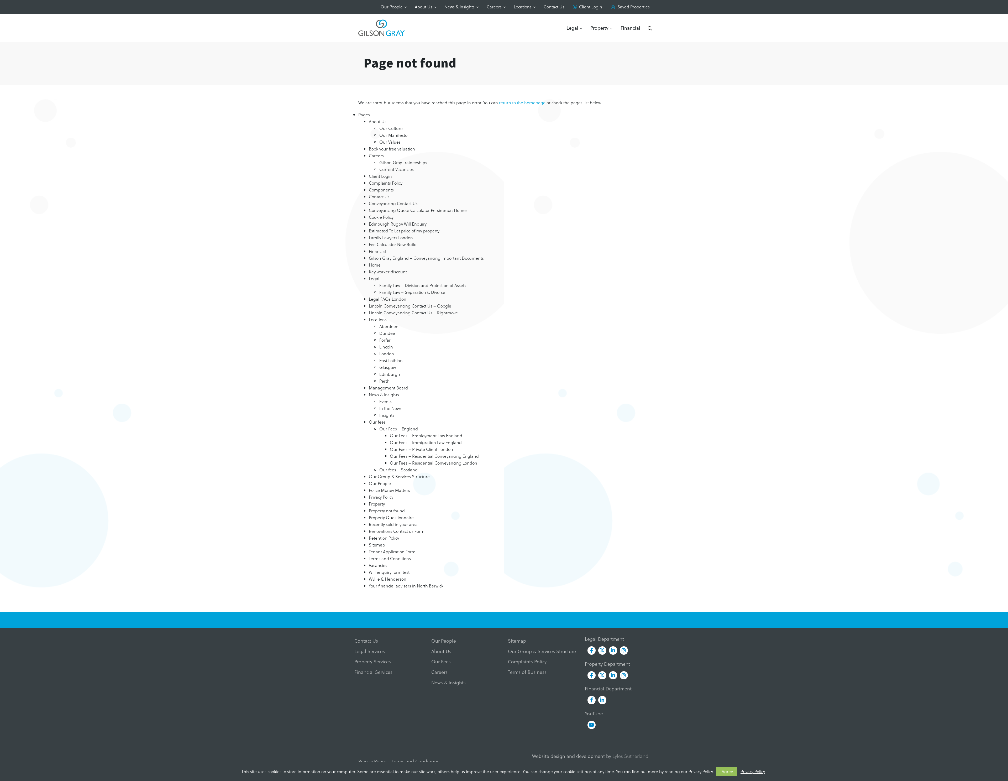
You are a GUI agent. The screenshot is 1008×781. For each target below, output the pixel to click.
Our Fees (441, 661)
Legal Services (369, 651)
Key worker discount (388, 272)
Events (385, 401)
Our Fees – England (398, 429)
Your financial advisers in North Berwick (406, 586)
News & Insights (459, 7)
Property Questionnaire (391, 517)
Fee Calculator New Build (393, 244)
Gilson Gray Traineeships (403, 162)
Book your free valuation (392, 149)
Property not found (387, 511)
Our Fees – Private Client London (421, 449)
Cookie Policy (381, 217)
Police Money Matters (389, 490)
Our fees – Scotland (398, 470)
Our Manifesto (393, 135)
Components (381, 190)
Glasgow (387, 367)
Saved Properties (633, 7)
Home (375, 265)
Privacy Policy (753, 771)
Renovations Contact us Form (396, 531)
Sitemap (377, 545)
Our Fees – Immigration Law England (426, 442)
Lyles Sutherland (630, 755)
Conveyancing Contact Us (393, 203)
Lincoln (386, 347)
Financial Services (373, 671)
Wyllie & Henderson (387, 579)
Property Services (372, 661)
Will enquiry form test (389, 572)
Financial (630, 27)
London (386, 354)
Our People (392, 7)
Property (599, 27)
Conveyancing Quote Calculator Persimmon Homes (418, 210)
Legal (572, 27)
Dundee (387, 333)
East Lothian (391, 360)
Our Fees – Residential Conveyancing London (433, 463)
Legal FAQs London (387, 299)
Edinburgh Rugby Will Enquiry (398, 224)
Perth (384, 381)
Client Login (590, 7)
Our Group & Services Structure (399, 476)
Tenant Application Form (392, 552)
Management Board (388, 388)
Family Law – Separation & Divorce (412, 292)
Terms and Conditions (390, 558)
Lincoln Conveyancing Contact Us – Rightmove (413, 313)
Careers (494, 7)
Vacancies (378, 565)
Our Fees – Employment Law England (426, 436)
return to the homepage (522, 103)
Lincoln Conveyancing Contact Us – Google (410, 306)
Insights (386, 415)
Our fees (377, 422)
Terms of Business (527, 671)
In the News (390, 408)
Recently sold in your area (393, 524)
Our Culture (391, 128)
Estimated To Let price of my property (404, 231)
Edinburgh (389, 374)
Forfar (385, 340)
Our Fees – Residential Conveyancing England (434, 456)
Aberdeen (388, 326)
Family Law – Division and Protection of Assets (422, 285)
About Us (423, 7)
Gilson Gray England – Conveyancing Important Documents (426, 258)
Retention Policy (384, 538)
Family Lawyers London (391, 238)
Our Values (390, 142)
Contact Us (554, 7)
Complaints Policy (385, 183)
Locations (523, 7)
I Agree (726, 771)
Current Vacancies (396, 169)
